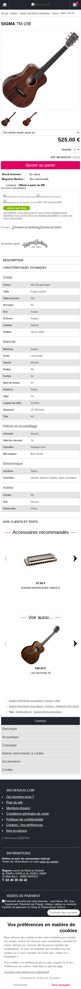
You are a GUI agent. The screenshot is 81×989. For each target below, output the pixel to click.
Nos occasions (16, 830)
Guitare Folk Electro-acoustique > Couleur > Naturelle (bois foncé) (44, 706)
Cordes (7, 770)
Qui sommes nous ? (20, 797)
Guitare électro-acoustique (48, 711)
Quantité (66, 149)
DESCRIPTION (13, 260)
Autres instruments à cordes (23, 753)
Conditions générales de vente (27, 813)
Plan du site (14, 802)
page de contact (49, 861)
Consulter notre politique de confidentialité (26, 972)
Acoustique (10, 737)
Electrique (9, 729)
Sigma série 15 (24, 711)
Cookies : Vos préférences (24, 825)
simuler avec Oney (16, 208)
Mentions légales (18, 808)
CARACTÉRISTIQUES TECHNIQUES (25, 267)
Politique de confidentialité (24, 819)
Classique (9, 745)
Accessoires (11, 761)
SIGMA (8, 23)
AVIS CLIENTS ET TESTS (20, 521)
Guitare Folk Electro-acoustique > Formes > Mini (34, 700)
